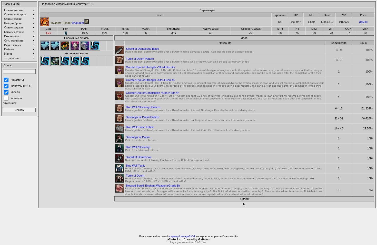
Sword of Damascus (138, 157)
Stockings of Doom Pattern (142, 117)
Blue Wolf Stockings (138, 147)
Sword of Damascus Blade (142, 48)
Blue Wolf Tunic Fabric (140, 127)
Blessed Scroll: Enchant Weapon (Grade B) (153, 185)
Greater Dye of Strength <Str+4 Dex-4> (150, 67)
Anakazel (67, 22)
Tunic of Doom (135, 175)
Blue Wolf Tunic (135, 165)
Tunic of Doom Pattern (140, 58)
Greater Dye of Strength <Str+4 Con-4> (150, 79)
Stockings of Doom (138, 137)
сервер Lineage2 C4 (182, 236)
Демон (363, 21)
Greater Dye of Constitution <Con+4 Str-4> (152, 92)
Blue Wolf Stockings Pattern (143, 107)
